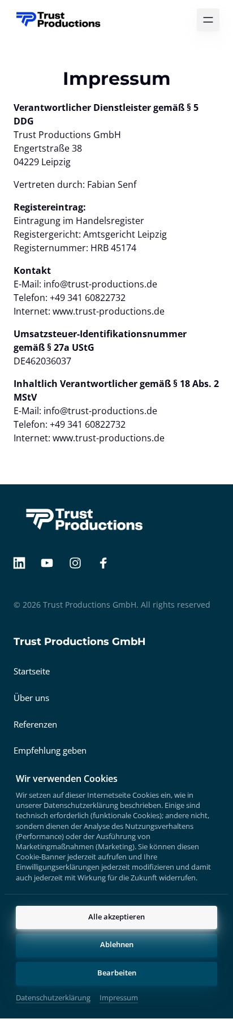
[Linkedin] (23, 563)
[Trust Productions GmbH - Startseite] (59, 20)
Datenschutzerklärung (53, 998)
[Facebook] (107, 563)
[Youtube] (51, 563)
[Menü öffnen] (208, 19)
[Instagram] (79, 563)
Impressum (119, 998)
